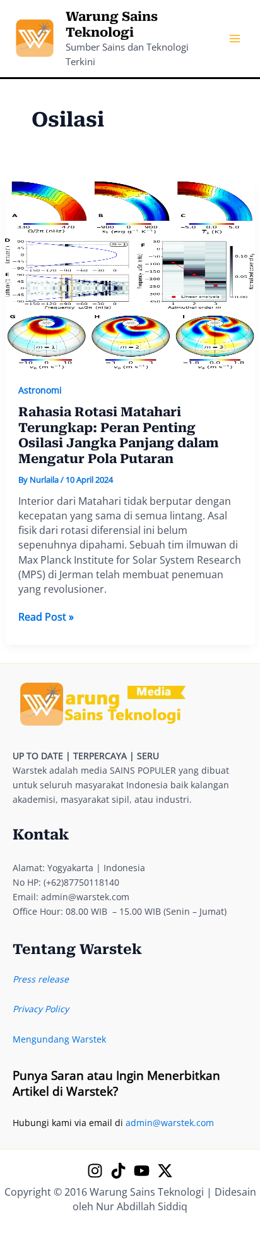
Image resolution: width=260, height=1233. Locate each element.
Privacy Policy (41, 1009)
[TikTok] (118, 1171)
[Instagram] (95, 1171)
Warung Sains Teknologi (112, 24)
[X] (165, 1171)
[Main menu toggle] (234, 39)
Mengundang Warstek (59, 1039)
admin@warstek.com (170, 1123)
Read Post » (46, 617)
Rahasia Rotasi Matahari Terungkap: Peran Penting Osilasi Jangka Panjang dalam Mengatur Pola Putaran (118, 435)
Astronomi (40, 390)
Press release (41, 979)
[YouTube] (142, 1171)
